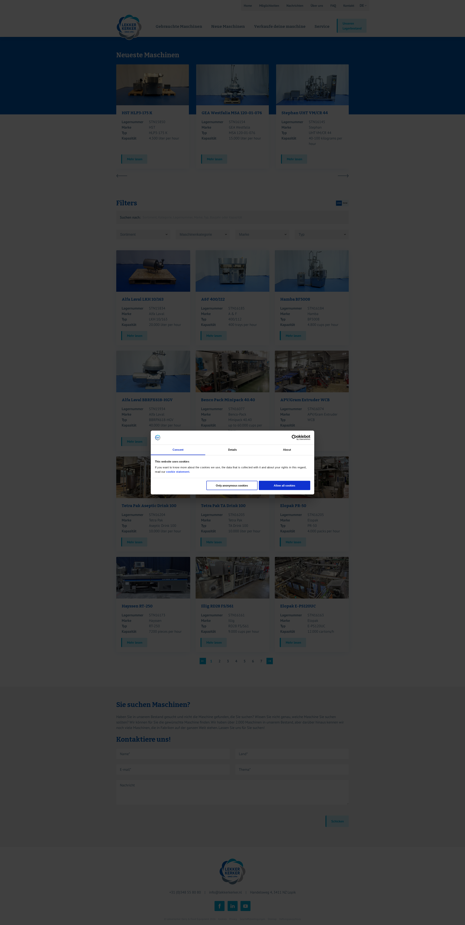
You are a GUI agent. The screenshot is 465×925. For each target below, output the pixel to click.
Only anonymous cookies (232, 485)
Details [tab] (232, 449)
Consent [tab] (178, 449)
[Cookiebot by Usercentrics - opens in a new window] (294, 437)
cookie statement (177, 471)
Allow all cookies (284, 485)
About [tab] (287, 449)
